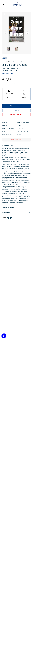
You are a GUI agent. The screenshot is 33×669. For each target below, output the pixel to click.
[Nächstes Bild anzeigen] (27, 32)
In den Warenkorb (17, 106)
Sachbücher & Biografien (15, 61)
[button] (3, 335)
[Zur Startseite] (17, 4)
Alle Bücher (5, 61)
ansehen (19, 134)
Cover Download (15, 139)
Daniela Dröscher (7, 73)
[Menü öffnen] (3, 4)
